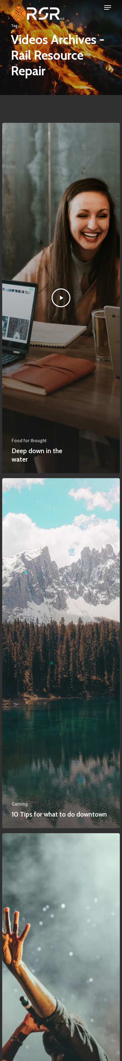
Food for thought (29, 440)
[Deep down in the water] (61, 298)
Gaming (20, 804)
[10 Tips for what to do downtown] (61, 653)
